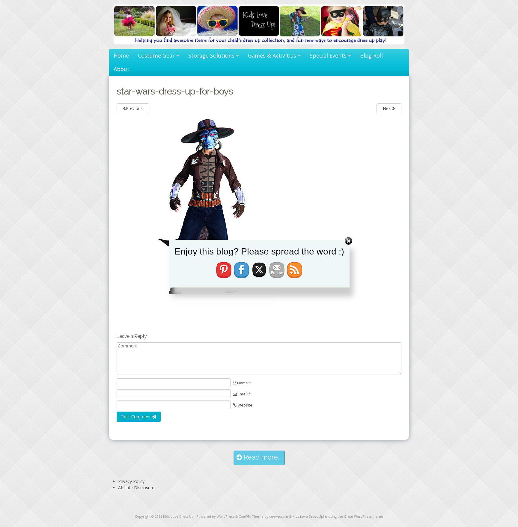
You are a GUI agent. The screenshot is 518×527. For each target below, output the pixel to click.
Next (387, 108)
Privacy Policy (131, 481)
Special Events (328, 55)
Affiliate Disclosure (136, 487)
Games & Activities (272, 55)
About (122, 69)
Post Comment (136, 416)
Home (121, 55)
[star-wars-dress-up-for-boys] (213, 308)
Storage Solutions (211, 55)
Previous (134, 108)
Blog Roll (371, 55)
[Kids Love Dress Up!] (259, 43)
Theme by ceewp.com (270, 516)
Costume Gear (156, 55)
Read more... (261, 457)
